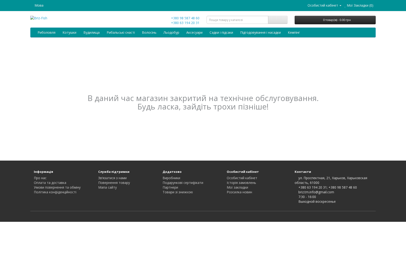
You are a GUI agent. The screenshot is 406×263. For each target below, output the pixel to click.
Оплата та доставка (50, 182)
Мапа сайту (107, 187)
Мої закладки (237, 187)
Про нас (40, 178)
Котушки (69, 32)
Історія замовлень (241, 182)
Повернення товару (114, 182)
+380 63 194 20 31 (184, 22)
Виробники (171, 178)
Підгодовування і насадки (260, 32)
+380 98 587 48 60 (184, 18)
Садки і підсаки (221, 32)
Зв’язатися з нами (112, 178)
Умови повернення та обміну (57, 187)
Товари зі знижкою (178, 192)
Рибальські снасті (121, 32)
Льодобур (171, 32)
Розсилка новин (239, 192)
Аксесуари (194, 32)
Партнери (170, 187)
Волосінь (149, 32)
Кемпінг (294, 32)
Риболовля (46, 32)
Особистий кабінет (242, 178)
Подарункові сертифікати (183, 182)
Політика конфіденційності (55, 192)
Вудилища (91, 32)
